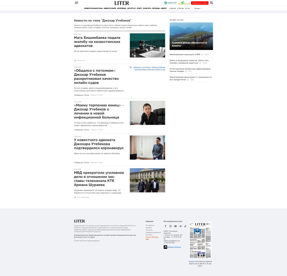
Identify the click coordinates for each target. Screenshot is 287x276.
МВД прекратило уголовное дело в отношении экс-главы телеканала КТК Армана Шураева (99, 179)
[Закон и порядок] (171, 3)
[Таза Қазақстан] (184, 3)
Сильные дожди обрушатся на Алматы (189, 44)
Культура (147, 8)
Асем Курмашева (83, 197)
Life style (131, 8)
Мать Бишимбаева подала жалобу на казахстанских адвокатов (97, 42)
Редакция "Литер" (97, 95)
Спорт (139, 8)
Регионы (156, 8)
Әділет (164, 8)
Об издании (150, 225)
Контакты (149, 235)
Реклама (149, 228)
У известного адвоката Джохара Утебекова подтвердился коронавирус (99, 144)
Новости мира (110, 8)
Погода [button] (197, 8)
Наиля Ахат (81, 60)
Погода (174, 40)
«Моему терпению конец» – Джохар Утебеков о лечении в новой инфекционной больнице (99, 111)
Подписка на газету (199, 3)
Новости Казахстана (93, 8)
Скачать (192, 261)
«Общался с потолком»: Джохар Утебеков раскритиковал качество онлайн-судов (96, 76)
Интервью (121, 8)
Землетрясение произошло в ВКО (185, 54)
